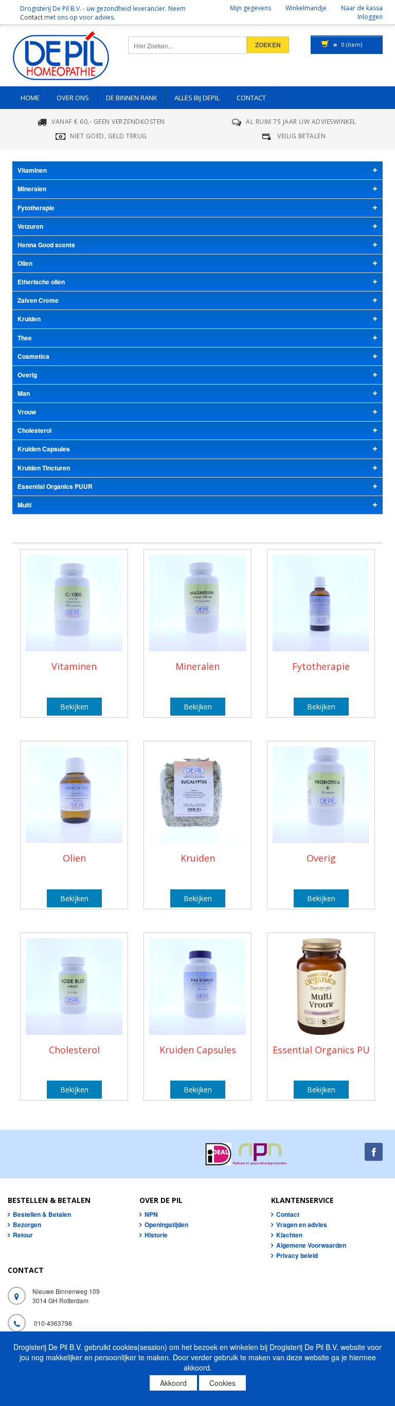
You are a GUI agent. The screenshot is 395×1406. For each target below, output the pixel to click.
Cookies (222, 1383)
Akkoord (173, 1383)
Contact (31, 17)
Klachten (289, 1234)
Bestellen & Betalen (42, 1214)
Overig (321, 858)
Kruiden (198, 858)
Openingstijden (166, 1224)
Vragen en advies (301, 1224)
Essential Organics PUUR (328, 1050)
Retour (23, 1234)
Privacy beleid (297, 1255)
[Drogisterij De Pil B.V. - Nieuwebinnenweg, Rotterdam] (61, 58)
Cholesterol (74, 1050)
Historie (156, 1234)
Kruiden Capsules (197, 1050)
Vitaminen (74, 666)
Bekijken (74, 706)
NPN (151, 1214)
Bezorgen (27, 1224)
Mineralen (197, 666)
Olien (74, 858)
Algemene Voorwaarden (311, 1245)
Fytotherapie (321, 666)
